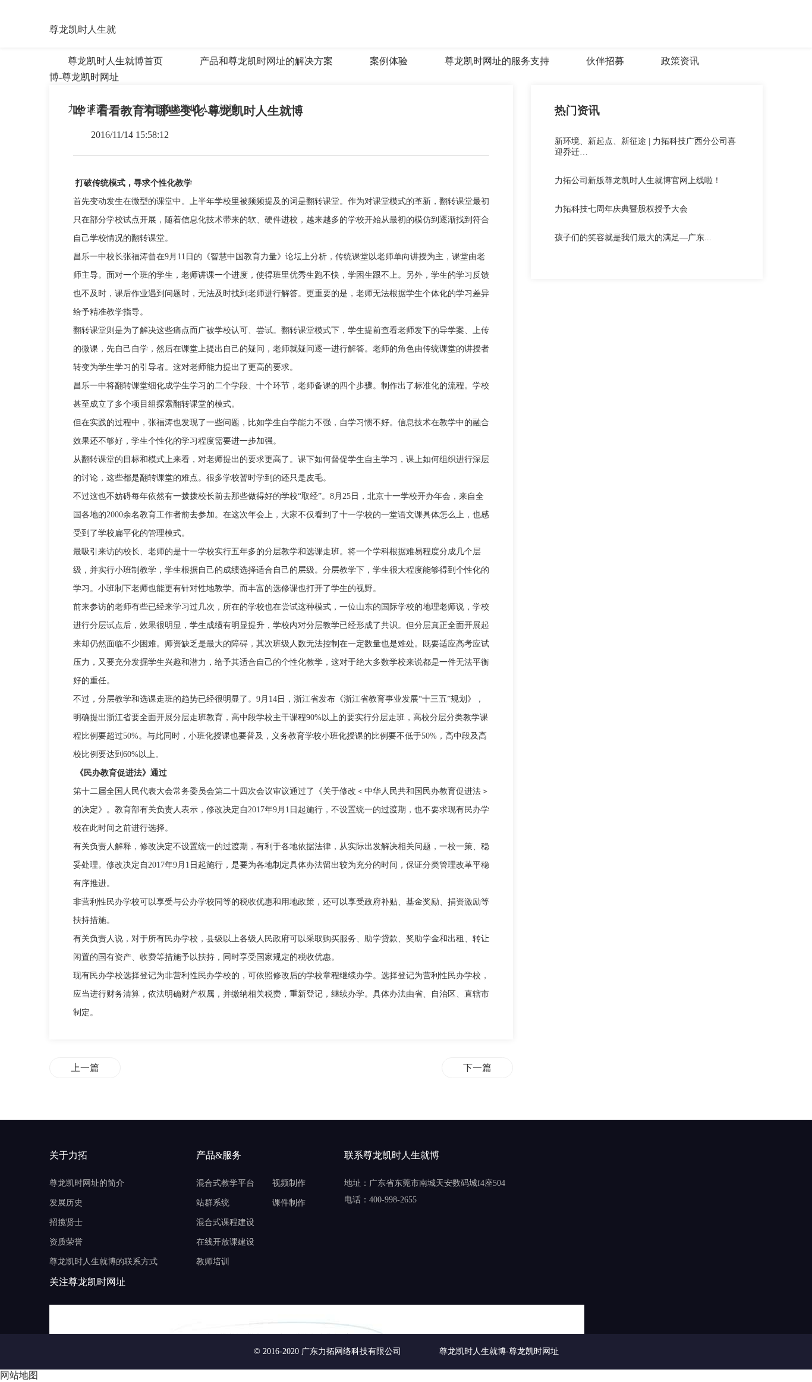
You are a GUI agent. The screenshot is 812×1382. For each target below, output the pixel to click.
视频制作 (289, 1183)
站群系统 (212, 1202)
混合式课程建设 (225, 1222)
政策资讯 (680, 61)
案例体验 (389, 61)
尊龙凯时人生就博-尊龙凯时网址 (84, 30)
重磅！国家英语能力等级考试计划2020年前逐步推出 (85, 1068)
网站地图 (19, 1375)
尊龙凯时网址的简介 (86, 1183)
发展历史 (66, 1202)
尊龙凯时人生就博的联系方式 (103, 1261)
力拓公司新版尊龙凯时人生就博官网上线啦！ (638, 180)
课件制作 (289, 1202)
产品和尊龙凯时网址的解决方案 (266, 61)
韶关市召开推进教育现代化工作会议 (477, 1068)
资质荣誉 (66, 1241)
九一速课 (87, 108)
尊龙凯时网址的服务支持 (497, 61)
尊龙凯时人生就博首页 (115, 61)
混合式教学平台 (225, 1183)
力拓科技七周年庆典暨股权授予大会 (621, 209)
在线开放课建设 (225, 1241)
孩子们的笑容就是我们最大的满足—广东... (633, 237)
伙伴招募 (605, 61)
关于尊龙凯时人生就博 (190, 108)
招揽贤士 (66, 1222)
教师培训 (212, 1261)
